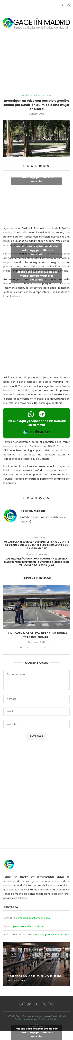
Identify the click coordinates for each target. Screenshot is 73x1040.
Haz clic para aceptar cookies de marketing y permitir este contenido (36, 177)
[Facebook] (36, 1003)
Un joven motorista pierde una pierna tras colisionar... (37, 635)
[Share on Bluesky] (48, 166)
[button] (6, 616)
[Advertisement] (36, 65)
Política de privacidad (26, 1019)
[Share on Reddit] (31, 166)
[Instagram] (43, 1003)
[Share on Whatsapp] (36, 166)
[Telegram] (29, 1003)
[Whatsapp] (50, 1003)
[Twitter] (22, 1003)
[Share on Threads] (44, 166)
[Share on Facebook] (23, 166)
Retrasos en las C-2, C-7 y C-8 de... (36, 976)
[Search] (63, 5)
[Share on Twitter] (28, 166)
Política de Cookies (48, 1019)
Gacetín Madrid (32, 511)
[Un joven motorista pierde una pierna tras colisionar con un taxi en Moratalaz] (36, 607)
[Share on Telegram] (40, 166)
